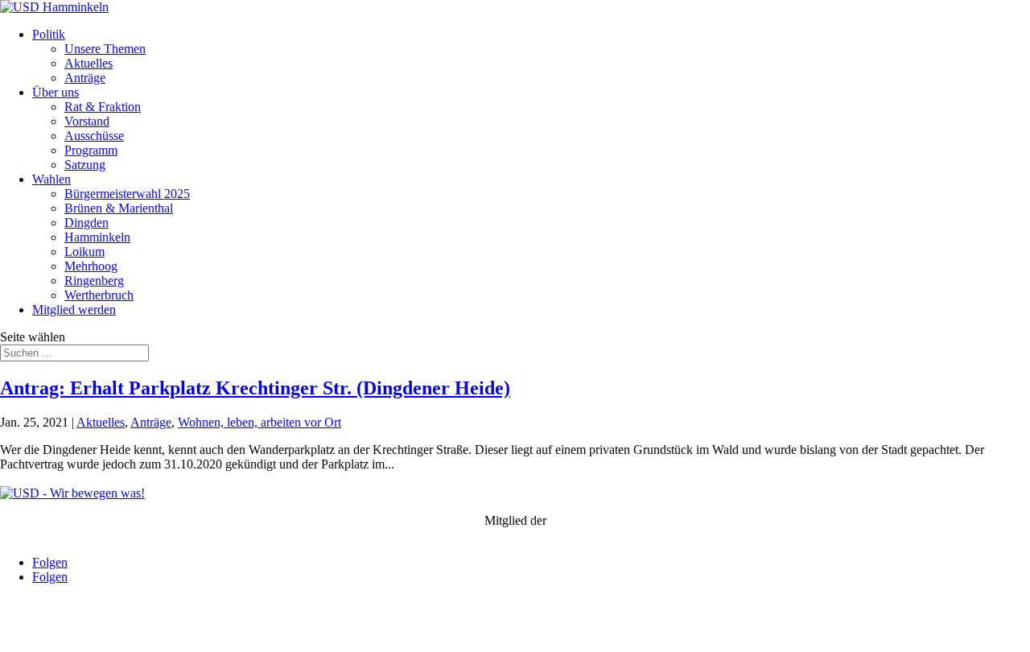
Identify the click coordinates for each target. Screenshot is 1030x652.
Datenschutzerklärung (169, 631)
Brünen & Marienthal (118, 208)
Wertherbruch (99, 295)
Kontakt (20, 631)
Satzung (84, 164)
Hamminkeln (97, 237)
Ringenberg (94, 280)
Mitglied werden (74, 309)
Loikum (84, 251)
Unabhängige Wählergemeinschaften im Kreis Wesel (515, 535)
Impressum (77, 631)
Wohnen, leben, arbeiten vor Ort (259, 422)
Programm (90, 150)
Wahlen (51, 179)
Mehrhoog (90, 266)
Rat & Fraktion (102, 106)
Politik (48, 34)
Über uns (55, 92)
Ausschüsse (94, 135)
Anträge (84, 78)
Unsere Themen (105, 49)
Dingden (86, 222)
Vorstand (86, 121)
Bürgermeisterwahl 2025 (127, 193)
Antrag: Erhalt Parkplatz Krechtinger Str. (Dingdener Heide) (255, 388)
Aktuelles (88, 63)
